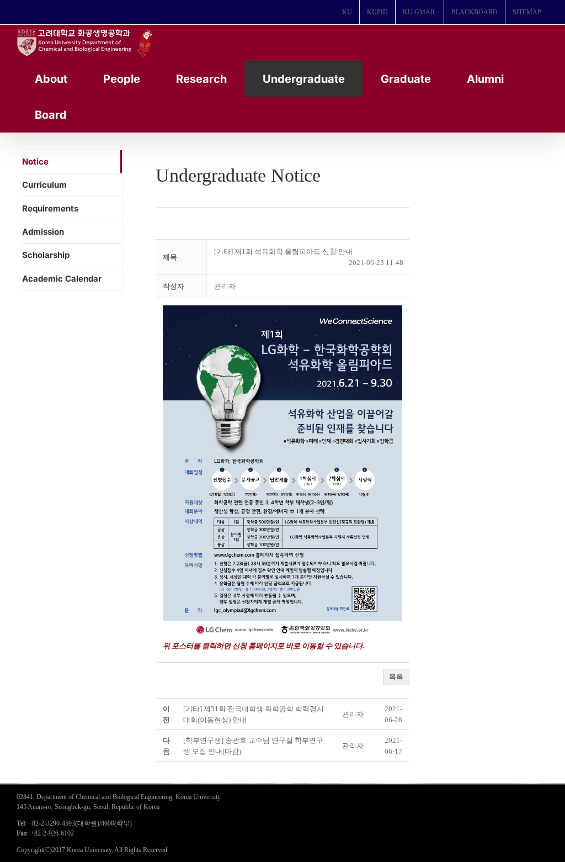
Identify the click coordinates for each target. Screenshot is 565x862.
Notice (35, 161)
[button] (225, 286)
